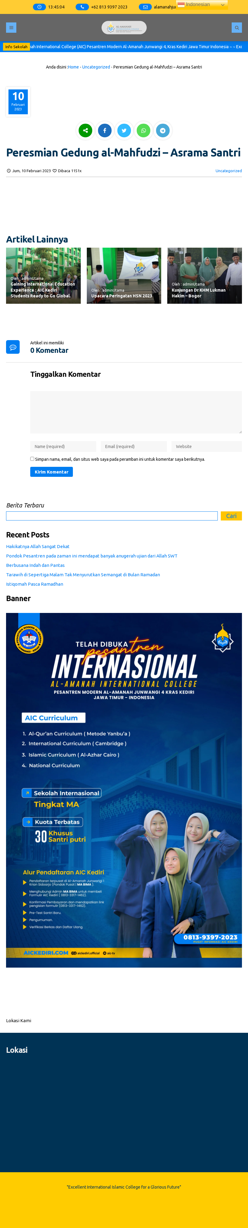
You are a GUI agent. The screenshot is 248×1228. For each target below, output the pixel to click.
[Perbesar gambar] (234, 621)
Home (73, 67)
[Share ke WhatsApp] (143, 131)
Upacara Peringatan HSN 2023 (121, 295)
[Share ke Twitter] (124, 131)
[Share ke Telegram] (163, 131)
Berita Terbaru (25, 505)
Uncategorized (96, 67)
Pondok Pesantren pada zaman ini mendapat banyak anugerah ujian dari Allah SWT (92, 555)
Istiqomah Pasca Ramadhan (34, 584)
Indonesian (197, 4)
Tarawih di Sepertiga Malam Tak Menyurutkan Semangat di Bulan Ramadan (83, 574)
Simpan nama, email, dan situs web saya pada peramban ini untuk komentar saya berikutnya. (120, 459)
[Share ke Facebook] (105, 131)
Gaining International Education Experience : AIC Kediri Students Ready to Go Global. (43, 290)
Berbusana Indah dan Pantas (35, 565)
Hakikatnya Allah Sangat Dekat (38, 546)
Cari (231, 515)
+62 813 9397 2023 (109, 7)
